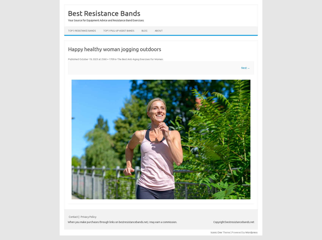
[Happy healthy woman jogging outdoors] (161, 139)
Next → (245, 67)
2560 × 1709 (107, 59)
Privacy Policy (88, 216)
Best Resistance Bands (104, 13)
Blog (144, 30)
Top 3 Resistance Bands (82, 30)
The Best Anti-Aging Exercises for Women (140, 59)
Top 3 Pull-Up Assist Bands (118, 30)
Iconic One (216, 232)
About (159, 30)
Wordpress (251, 232)
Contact (73, 216)
